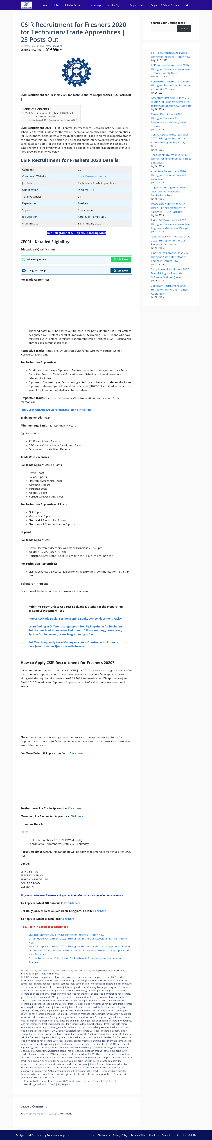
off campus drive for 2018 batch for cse (48, 1054)
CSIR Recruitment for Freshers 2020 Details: (49, 112)
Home (44, 4)
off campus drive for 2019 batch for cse (90, 1054)
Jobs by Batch (72, 4)
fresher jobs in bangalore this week (107, 990)
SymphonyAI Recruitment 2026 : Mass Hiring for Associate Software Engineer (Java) (170, 273)
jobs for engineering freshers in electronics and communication (53, 1020)
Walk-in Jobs (53, 973)
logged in (42, 1113)
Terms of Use (138, 1135)
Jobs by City (113, 4)
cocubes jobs (67, 983)
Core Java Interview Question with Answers (56, 646)
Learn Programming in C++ (76, 634)
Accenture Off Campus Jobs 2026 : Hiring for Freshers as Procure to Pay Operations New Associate (171, 102)
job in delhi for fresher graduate (73, 1013)
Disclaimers (104, 1135)
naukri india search (57, 1050)
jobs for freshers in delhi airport (77, 1023)
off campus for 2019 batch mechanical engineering (71, 1057)
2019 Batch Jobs (68, 970)
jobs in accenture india (32, 1027)
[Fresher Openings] (26, 5)
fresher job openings (77, 990)
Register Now (137, 4)
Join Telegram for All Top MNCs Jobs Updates (76, 233)
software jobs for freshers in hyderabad (99, 1064)
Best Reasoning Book (73, 618)
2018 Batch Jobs (50, 970)
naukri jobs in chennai (91, 1050)
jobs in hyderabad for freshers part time (80, 1040)
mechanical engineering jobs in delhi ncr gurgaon (90, 1047)
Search (184, 28)
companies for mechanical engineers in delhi (98, 983)
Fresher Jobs (117, 970)
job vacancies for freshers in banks (109, 1013)
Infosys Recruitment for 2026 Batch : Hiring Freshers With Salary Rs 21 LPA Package (168, 207)
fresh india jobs (38, 990)
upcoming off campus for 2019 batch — (80, 1070)
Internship (95, 4)
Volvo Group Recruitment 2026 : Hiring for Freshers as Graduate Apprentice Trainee (80, 946)
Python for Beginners (42, 634)
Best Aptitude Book (44, 618)
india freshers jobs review (51, 1007)
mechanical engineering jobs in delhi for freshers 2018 (88, 1044)
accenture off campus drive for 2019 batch (43, 980)
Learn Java (113, 630)
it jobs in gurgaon (49, 1010)
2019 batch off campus (36, 977)
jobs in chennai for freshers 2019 (107, 1033)
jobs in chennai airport (107, 1030)
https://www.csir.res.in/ (92, 176)
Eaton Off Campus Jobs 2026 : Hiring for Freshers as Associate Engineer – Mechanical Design (170, 224)
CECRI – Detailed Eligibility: (43, 116)
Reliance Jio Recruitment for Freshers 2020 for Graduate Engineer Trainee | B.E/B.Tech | (70, 1081)
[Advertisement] (76, 307)
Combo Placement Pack (104, 618)
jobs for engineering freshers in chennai (110, 1017)
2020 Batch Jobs (86, 970)
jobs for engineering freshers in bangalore (66, 1017)
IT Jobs (36, 973)
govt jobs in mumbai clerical (93, 1000)
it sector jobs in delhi (102, 1010)
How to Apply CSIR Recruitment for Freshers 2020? (54, 120)
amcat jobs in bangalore (78, 980)
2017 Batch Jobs (32, 970)
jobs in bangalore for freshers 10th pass (66, 1027)
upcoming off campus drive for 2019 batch (101, 1067)
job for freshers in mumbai (42, 1013)
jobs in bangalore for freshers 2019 (76, 1030)
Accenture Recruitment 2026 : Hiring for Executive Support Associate (169, 175)
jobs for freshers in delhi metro (111, 1023)
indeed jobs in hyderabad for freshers (97, 1003)
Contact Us (168, 1135)
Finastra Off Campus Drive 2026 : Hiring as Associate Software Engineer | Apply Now (171, 257)
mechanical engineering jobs (45, 1044)
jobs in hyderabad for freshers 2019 (39, 1040)
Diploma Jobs (103, 970)
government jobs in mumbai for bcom (76, 997)
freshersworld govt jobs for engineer (70, 993)
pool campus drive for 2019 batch (81, 1060)
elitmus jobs (93, 987)
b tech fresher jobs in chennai (107, 980)
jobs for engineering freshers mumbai (40, 1023)
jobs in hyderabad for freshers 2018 (112, 1037)
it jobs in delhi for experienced (101, 1007)
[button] (187, 5)
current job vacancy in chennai (70, 987)
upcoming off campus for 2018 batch (40, 1070)
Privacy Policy (120, 1135)
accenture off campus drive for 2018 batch (101, 977)
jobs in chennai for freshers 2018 (72, 1033)
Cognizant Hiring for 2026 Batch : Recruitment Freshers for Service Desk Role (170, 191)
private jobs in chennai (43, 1064)
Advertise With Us (186, 1135)
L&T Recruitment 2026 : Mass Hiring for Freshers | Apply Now (66, 934)
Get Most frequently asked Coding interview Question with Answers (73, 642)
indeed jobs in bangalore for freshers (57, 1003)
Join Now (122, 259)
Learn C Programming (90, 630)
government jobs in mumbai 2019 (38, 997)
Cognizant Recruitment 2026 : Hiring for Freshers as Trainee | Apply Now (170, 289)
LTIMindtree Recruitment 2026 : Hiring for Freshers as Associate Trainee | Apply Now (170, 69)
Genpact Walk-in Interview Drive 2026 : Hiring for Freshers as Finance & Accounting (170, 240)
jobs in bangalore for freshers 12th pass (108, 1027)
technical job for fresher (65, 1067)
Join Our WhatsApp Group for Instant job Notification (56, 410)
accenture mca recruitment (63, 977)
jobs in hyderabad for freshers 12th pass (71, 1037)
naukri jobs (73, 1050)
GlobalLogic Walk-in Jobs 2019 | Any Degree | (48, 1084)
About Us (154, 1135)
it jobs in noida (82, 1010)
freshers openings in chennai (35, 993)
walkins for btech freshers (109, 1074)
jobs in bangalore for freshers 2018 (39, 1030)
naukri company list (36, 1050)
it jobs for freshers (75, 1007)
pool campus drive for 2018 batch (45, 1060)
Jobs (56, 4)
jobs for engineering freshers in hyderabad (109, 1020)
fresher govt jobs (56, 990)
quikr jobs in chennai (66, 1064)
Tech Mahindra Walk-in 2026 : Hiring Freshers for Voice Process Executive (171, 158)
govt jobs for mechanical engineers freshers (54, 1000)
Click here (77, 816)
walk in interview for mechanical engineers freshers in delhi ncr (62, 1074)
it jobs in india (66, 1010)
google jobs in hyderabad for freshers (110, 993)
